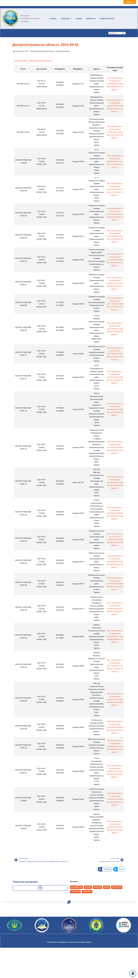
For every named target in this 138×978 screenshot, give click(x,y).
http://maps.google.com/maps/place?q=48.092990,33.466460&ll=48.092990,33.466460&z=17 (115, 799)
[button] (123, 33)
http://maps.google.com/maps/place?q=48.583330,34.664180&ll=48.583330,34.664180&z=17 (115, 727)
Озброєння (116, 887)
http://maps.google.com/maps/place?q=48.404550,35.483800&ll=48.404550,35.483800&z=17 (115, 539)
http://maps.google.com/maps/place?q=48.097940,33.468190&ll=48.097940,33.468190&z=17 (115, 827)
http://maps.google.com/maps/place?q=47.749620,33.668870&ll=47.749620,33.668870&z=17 (115, 353)
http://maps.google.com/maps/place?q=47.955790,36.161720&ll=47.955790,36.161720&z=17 (115, 214)
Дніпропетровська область (43, 51)
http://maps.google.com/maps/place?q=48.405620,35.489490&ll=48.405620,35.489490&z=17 (115, 513)
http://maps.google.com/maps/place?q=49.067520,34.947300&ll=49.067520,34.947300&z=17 (115, 771)
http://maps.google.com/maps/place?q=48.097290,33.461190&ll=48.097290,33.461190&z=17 (115, 608)
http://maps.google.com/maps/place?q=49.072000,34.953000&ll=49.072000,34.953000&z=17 (115, 106)
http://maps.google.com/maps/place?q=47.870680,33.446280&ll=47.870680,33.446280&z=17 (115, 409)
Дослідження (76, 887)
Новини (79, 18)
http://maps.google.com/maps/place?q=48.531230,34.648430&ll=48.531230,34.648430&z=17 (115, 699)
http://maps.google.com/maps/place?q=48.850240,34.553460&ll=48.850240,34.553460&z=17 (115, 746)
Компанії (97, 887)
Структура (65, 18)
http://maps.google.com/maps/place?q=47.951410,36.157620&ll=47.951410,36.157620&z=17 (115, 189)
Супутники (75, 891)
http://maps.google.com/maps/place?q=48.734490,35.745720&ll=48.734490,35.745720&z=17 (115, 666)
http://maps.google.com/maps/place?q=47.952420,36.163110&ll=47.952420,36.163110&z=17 (115, 161)
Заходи (88, 887)
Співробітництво (107, 18)
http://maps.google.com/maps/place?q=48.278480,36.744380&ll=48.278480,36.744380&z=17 (115, 329)
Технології (87, 891)
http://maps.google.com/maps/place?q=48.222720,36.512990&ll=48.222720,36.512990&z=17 (115, 283)
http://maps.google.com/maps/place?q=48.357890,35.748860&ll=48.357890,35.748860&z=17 (115, 482)
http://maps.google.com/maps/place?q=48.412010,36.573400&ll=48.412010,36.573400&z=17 (115, 377)
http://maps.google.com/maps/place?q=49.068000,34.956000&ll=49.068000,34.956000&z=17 (115, 84)
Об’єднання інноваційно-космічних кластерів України (69, 942)
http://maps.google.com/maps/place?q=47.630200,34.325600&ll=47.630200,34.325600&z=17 (115, 260)
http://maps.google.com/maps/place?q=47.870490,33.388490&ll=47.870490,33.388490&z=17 (115, 447)
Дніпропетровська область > (41, 61)
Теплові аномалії (63, 51)
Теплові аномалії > (21, 61)
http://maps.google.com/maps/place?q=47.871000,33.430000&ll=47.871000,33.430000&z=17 (115, 132)
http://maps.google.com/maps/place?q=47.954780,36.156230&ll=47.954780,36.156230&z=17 (115, 236)
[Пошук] (123, 33)
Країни (106, 887)
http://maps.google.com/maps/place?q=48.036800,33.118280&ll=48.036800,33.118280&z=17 (115, 636)
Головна (52, 18)
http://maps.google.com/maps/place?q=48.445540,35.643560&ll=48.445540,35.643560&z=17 (115, 561)
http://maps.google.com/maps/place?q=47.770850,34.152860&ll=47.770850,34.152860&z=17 (115, 304)
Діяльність (91, 18)
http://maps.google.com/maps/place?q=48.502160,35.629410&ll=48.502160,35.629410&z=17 (115, 583)
